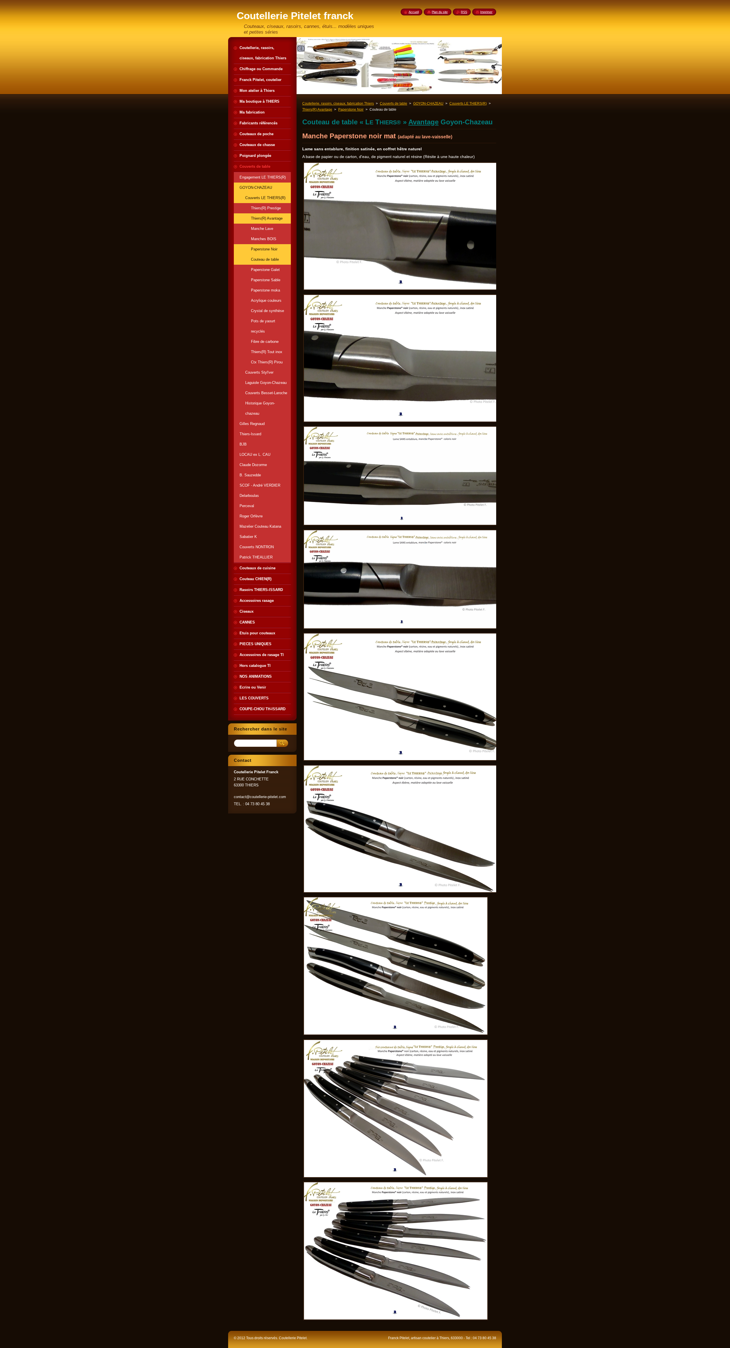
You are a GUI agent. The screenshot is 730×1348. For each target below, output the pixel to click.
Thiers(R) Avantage (317, 109)
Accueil (414, 12)
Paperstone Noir (351, 109)
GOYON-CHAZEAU (428, 103)
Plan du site (440, 12)
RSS (464, 12)
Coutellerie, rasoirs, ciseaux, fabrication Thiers (338, 103)
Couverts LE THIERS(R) (468, 103)
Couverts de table (393, 103)
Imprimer (486, 12)
